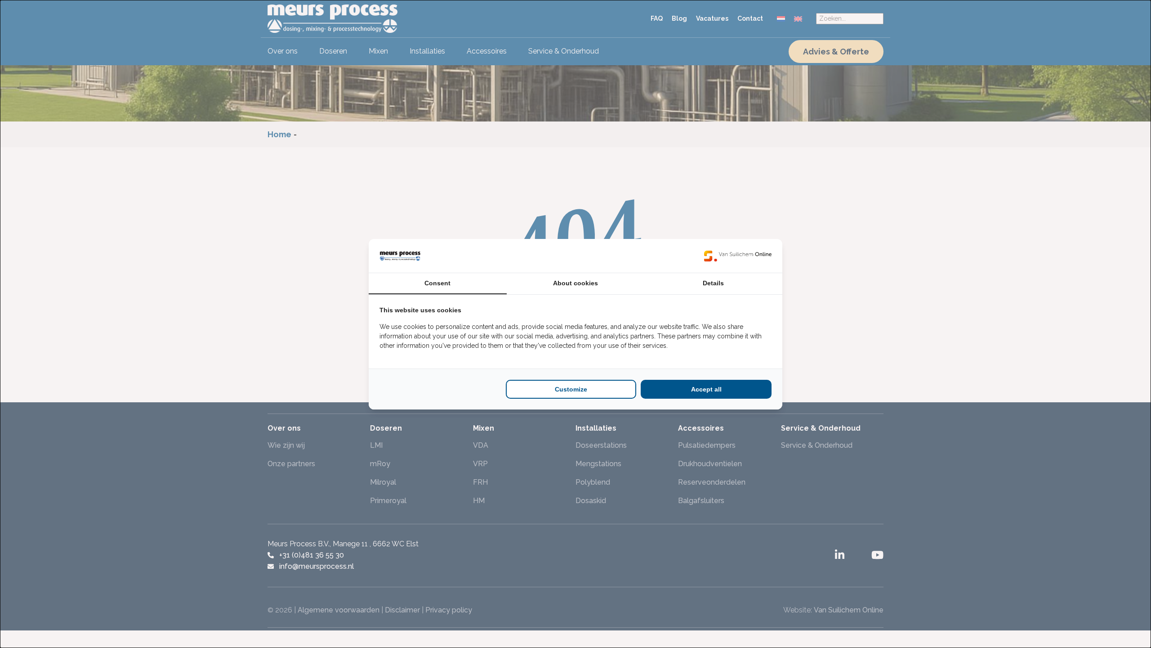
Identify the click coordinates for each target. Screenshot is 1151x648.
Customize (571, 389)
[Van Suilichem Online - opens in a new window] (738, 256)
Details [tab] (713, 283)
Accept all (706, 389)
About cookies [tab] (575, 283)
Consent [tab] (437, 283)
